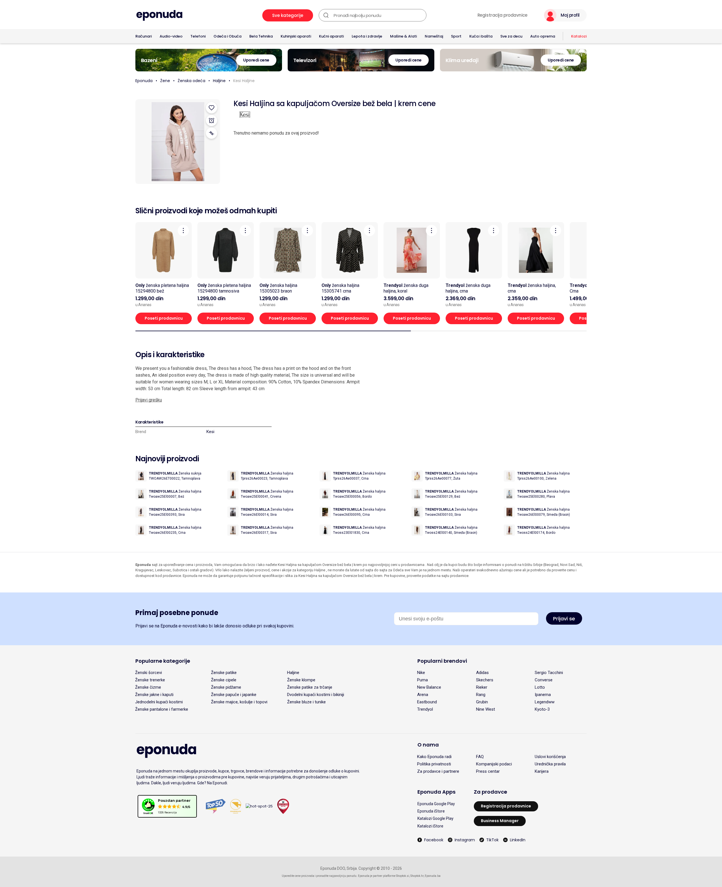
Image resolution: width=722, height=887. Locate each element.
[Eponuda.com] (159, 15)
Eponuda (144, 81)
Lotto (540, 687)
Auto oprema (542, 36)
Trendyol (425, 709)
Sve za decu (511, 36)
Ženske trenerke (150, 679)
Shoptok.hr (417, 875)
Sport (456, 36)
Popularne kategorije (162, 660)
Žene (165, 81)
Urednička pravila (550, 764)
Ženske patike (224, 672)
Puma (422, 679)
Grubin (482, 701)
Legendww (544, 701)
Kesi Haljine (244, 81)
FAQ (480, 756)
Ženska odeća (191, 81)
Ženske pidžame (226, 687)
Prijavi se (564, 618)
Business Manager (500, 821)
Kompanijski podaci (494, 764)
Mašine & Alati (403, 36)
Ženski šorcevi (148, 672)
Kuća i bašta (480, 36)
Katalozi (579, 36)
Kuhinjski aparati (296, 36)
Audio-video (171, 36)
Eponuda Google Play (436, 804)
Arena (422, 694)
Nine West (485, 709)
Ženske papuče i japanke (233, 694)
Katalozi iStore (430, 826)
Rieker (481, 687)
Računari (143, 36)
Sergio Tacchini (549, 672)
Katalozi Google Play (435, 818)
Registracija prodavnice (502, 15)
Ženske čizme (148, 687)
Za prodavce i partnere (438, 771)
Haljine (219, 81)
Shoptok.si (402, 875)
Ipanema (543, 694)
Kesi (210, 431)
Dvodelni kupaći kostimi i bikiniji (315, 694)
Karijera (542, 771)
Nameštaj (434, 36)
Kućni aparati (331, 36)
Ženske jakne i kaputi (154, 694)
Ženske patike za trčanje (309, 687)
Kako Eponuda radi (434, 756)
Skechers (484, 679)
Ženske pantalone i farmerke (161, 709)
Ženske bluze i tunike (306, 701)
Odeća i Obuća (227, 36)
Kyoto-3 (542, 709)
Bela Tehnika (261, 36)
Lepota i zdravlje (367, 36)
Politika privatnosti (434, 764)
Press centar (488, 771)
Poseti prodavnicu (164, 318)
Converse (543, 679)
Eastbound (427, 701)
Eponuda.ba (433, 875)
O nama (428, 744)
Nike (421, 672)
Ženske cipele (223, 679)
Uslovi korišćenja (550, 756)
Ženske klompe (301, 679)
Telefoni (198, 36)
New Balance (429, 687)
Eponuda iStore (431, 811)
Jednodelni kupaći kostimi (159, 701)
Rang (480, 694)
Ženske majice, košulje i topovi (239, 701)
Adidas (482, 672)
